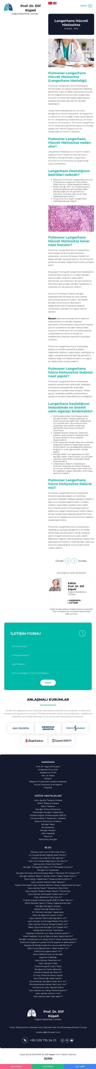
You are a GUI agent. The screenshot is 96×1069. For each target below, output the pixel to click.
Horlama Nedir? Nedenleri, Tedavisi (48, 818)
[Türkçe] (50, 3)
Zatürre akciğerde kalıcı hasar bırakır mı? (48, 948)
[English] (54, 3)
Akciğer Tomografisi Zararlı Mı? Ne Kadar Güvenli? (48, 867)
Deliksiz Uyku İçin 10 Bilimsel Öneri (48, 852)
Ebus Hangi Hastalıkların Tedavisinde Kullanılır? (48, 879)
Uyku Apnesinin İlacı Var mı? (48, 897)
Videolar (48, 787)
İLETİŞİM (73, 603)
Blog (76, 28)
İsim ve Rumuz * (19, 646)
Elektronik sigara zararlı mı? (48, 951)
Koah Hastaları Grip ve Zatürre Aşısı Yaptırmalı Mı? (48, 936)
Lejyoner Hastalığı (48, 957)
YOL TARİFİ (80, 1066)
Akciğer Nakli (48, 824)
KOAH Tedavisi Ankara (48, 803)
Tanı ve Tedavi (48, 775)
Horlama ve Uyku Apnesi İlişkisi (48, 987)
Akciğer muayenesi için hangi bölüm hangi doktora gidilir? (48, 939)
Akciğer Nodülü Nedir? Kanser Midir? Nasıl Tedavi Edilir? (48, 876)
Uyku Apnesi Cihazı (48, 963)
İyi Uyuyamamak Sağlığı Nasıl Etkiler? (48, 855)
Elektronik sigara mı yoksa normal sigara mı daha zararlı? (48, 942)
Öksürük (48, 836)
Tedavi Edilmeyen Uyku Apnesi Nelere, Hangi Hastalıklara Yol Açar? (48, 885)
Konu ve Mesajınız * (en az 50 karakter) (30, 673)
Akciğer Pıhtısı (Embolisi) (48, 809)
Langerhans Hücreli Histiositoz (48, 930)
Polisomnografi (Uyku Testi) (48, 966)
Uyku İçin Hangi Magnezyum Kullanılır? (48, 861)
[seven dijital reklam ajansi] (48, 1058)
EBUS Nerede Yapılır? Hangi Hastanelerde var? (48, 903)
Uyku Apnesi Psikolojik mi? (48, 960)
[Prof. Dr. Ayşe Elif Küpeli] (55, 584)
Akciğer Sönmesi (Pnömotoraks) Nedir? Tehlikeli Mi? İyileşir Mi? (48, 873)
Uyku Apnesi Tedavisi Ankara (48, 800)
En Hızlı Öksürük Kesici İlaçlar (48, 975)
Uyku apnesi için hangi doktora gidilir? (48, 990)
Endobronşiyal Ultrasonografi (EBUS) (48, 815)
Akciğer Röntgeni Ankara (48, 906)
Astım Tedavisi (48, 806)
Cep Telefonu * (19, 664)
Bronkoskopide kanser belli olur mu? (48, 984)
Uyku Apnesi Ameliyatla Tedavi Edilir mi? (48, 894)
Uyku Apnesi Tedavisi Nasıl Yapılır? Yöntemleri (48, 891)
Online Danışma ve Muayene (48, 784)
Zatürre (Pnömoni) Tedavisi (48, 821)
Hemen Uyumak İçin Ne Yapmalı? (48, 858)
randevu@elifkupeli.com (48, 1032)
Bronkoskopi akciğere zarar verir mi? (48, 981)
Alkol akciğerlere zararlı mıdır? (48, 915)
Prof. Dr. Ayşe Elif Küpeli (48, 766)
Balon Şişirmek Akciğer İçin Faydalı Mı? (48, 927)
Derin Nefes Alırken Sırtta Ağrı (48, 954)
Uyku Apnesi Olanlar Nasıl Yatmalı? (48, 882)
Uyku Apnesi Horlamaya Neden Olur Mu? (48, 921)
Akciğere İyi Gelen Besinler (48, 969)
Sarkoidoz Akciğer (48, 839)
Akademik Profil (48, 772)
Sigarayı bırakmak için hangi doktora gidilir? (48, 933)
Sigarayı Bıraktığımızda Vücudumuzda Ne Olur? (48, 945)
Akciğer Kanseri (48, 830)
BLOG (48, 847)
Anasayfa (68, 28)
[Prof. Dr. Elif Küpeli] (62, 1040)
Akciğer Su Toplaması (48, 870)
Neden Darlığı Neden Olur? (48, 909)
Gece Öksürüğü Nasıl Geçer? (48, 978)
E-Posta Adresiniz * (21, 655)
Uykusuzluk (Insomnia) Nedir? (48, 864)
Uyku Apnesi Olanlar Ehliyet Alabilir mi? (48, 924)
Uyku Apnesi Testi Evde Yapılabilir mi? (48, 918)
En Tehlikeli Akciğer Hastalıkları (48, 912)
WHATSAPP (48, 1066)
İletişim (48, 778)
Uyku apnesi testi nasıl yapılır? (48, 996)
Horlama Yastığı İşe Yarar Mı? (48, 972)
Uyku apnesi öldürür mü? (48, 993)
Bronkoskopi (48, 827)
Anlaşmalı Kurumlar (48, 769)
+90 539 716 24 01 (43, 1040)
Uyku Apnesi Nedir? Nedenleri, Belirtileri (48, 888)
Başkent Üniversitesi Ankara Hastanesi (48, 781)
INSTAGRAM (16, 1066)
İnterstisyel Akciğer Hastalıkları (48, 812)
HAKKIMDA (75, 600)
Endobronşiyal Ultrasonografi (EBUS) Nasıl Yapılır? (48, 900)
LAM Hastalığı (48, 833)
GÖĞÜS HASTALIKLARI (48, 795)
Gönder (48, 683)
